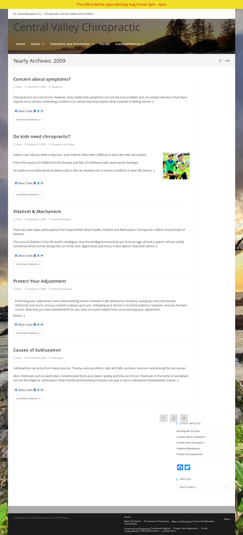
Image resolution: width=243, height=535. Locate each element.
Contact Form (169, 530)
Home (127, 516)
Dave (19, 86)
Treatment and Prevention (137, 528)
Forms (204, 528)
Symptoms (57, 86)
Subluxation (57, 357)
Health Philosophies (61, 219)
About (227, 519)
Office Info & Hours (150, 530)
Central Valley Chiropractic (76, 27)
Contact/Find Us (132, 531)
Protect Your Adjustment (39, 281)
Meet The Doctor (132, 521)
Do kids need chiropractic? (42, 136)
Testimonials (130, 523)
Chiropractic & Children (63, 144)
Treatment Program (161, 528)
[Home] (220, 60)
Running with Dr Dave (188, 431)
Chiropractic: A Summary (156, 521)
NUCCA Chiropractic (62, 288)
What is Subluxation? (182, 521)
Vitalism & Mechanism (37, 211)
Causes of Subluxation (37, 350)
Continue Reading (27, 119)
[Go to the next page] (184, 418)
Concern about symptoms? (42, 79)
